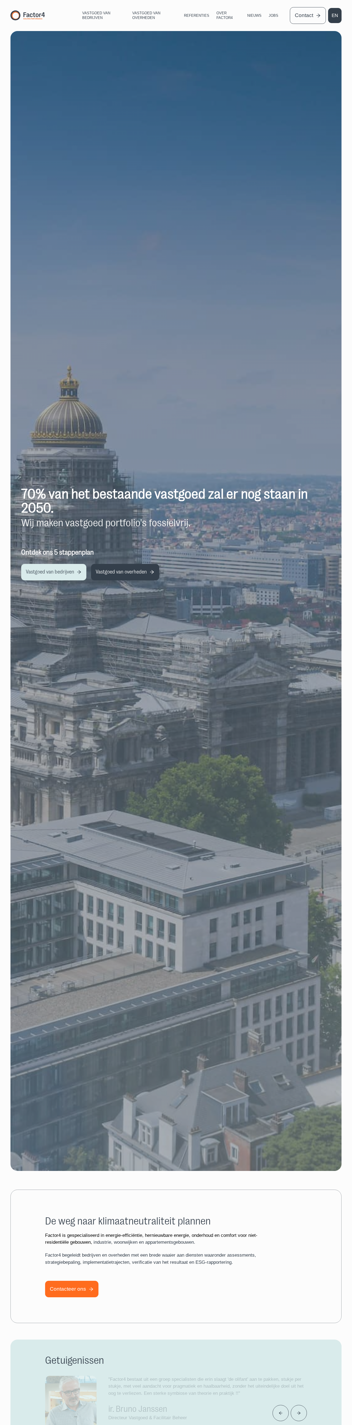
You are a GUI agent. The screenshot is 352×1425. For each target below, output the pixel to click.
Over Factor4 (224, 15)
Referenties (196, 15)
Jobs (273, 15)
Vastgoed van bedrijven (96, 15)
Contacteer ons (68, 1289)
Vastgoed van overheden (146, 15)
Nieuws (254, 15)
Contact (304, 15)
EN (335, 15)
